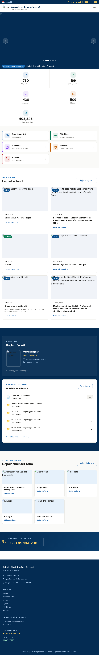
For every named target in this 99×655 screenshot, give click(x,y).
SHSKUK (8, 625)
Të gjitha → (85, 386)
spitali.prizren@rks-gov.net (16, 579)
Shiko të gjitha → (87, 463)
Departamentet (8, 597)
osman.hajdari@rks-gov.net (36, 359)
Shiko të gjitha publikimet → (17, 437)
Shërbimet (7, 600)
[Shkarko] (90, 397)
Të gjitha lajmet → (86, 180)
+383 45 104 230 (22, 543)
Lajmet (5, 604)
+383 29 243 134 (12, 575)
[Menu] (94, 8)
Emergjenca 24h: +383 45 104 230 (84, 2)
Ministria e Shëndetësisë (14, 621)
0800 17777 (9, 640)
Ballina (5, 593)
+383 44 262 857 (32, 362)
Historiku (6, 610)
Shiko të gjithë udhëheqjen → (18, 371)
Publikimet (7, 607)
